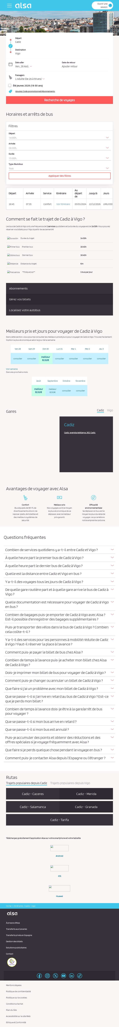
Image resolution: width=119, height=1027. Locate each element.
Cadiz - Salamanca (33, 806)
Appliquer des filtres (59, 175)
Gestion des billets (14, 941)
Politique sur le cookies (16, 997)
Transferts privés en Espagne (19, 935)
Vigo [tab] (110, 410)
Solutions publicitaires (16, 947)
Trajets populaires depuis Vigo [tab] (70, 783)
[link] (10, 46)
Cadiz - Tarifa (59, 819)
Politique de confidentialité (18, 991)
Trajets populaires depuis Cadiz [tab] (26, 783)
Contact (9, 954)
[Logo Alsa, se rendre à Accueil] (24, 5)
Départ (18, 38)
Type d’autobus (16, 164)
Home (8, 906)
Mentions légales (14, 985)
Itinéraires (18, 906)
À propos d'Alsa (13, 923)
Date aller (19, 62)
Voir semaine (12, 369)
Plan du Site (11, 1010)
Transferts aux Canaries (16, 929)
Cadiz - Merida (86, 793)
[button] (61, 77)
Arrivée (12, 144)
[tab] (59, 550)
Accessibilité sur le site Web (18, 1016)
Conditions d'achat (14, 1004)
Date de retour (68, 62)
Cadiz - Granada (86, 806)
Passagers (19, 75)
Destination (20, 49)
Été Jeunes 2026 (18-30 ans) (28, 85)
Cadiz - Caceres (33, 793)
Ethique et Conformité (16, 1022)
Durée (11, 154)
